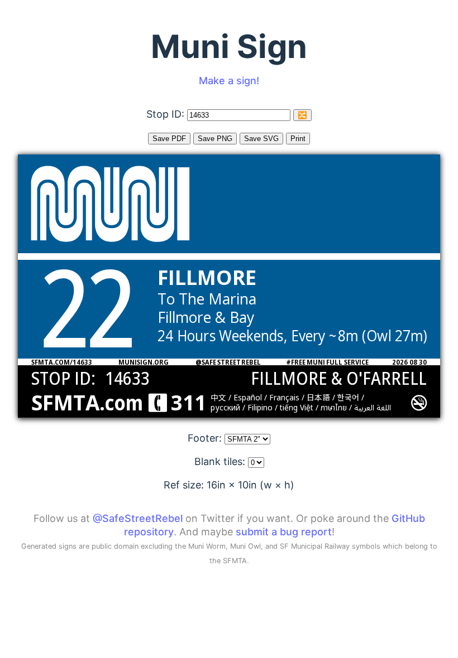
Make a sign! (229, 80)
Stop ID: (166, 114)
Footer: (206, 438)
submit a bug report (284, 532)
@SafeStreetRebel (138, 518)
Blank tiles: (221, 461)
